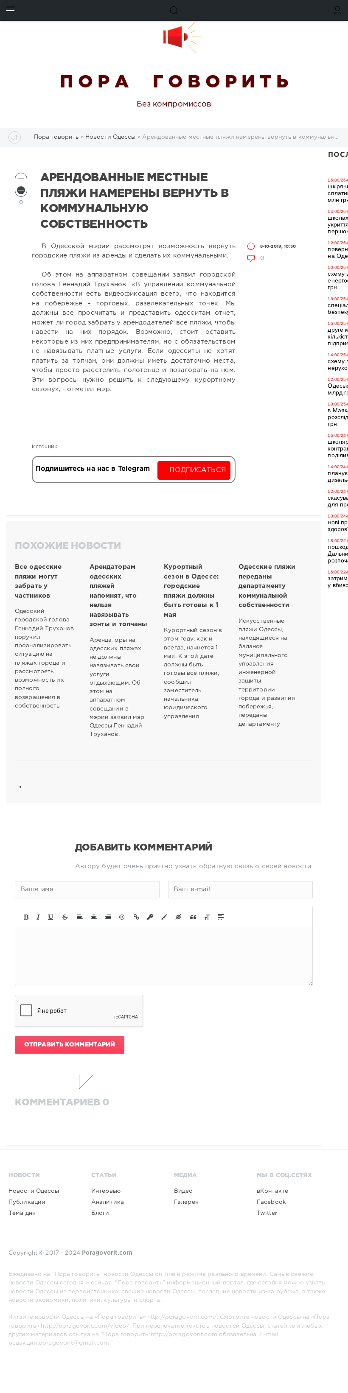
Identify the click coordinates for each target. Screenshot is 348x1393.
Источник (44, 447)
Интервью (106, 1191)
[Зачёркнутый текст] (65, 917)
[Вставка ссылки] (136, 917)
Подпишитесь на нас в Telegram (93, 469)
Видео (183, 1191)
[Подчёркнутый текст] (51, 917)
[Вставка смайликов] (122, 917)
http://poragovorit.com (184, 1334)
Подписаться (197, 470)
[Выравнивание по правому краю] (108, 917)
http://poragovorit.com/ (182, 1317)
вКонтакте (272, 1191)
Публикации (26, 1202)
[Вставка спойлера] (221, 917)
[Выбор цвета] (164, 917)
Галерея (186, 1202)
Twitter (267, 1213)
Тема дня (22, 1213)
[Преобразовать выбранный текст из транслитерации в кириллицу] (207, 917)
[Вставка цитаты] (193, 917)
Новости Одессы (33, 1191)
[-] (21, 190)
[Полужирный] (26, 917)
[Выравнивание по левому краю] (80, 917)
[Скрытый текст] (178, 917)
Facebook (271, 1202)
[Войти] (337, 10)
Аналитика (107, 1202)
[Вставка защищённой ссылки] (150, 917)
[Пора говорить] (174, 37)
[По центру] (94, 917)
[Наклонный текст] (38, 917)
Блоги (100, 1213)
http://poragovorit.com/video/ (85, 1326)
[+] (21, 179)
